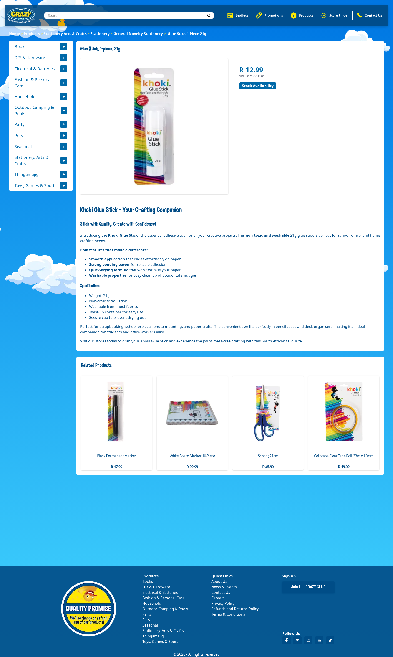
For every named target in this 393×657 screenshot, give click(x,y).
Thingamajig (27, 174)
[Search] (209, 15)
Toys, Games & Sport (35, 185)
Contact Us (220, 592)
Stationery (100, 33)
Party (20, 124)
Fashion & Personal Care (33, 83)
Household (25, 96)
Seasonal (23, 146)
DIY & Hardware (30, 57)
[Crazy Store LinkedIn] (319, 640)
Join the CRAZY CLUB (308, 587)
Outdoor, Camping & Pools (34, 110)
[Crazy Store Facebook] (286, 640)
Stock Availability (258, 85)
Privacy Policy (222, 603)
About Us (219, 581)
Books (21, 46)
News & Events (224, 586)
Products (32, 33)
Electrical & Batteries (35, 68)
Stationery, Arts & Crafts (31, 160)
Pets (19, 135)
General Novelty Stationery (138, 33)
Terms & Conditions (228, 614)
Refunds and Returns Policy (235, 608)
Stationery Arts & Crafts (65, 33)
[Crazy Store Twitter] (297, 640)
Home (14, 33)
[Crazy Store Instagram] (308, 640)
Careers (218, 597)
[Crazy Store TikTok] (330, 640)
